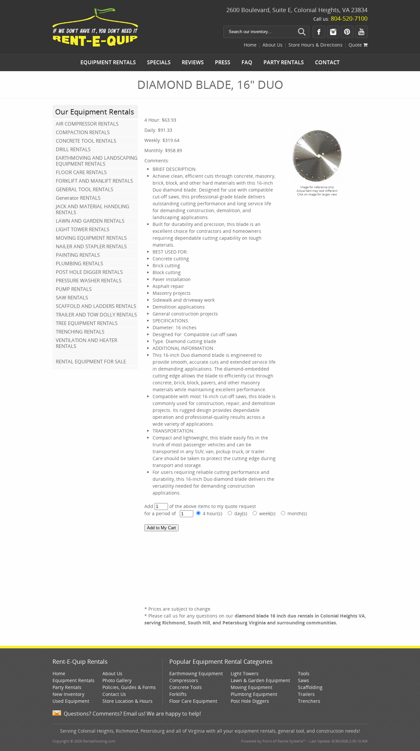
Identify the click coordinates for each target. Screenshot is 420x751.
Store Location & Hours (127, 701)
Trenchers (309, 701)
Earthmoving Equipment (196, 673)
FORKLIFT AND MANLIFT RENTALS (94, 180)
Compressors (183, 680)
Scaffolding (310, 687)
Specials (159, 62)
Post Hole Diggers (250, 701)
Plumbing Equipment (254, 694)
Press (222, 62)
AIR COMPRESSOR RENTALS (87, 123)
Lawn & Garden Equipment (260, 680)
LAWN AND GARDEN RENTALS (90, 220)
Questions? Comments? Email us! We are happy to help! (132, 713)
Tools (303, 673)
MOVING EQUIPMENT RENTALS (91, 237)
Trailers (306, 694)
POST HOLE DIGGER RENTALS (89, 272)
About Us (272, 45)
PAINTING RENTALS (78, 255)
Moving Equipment (251, 687)
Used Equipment (70, 701)
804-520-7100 (349, 18)
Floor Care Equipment (193, 701)
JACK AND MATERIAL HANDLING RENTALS (92, 209)
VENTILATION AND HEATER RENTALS (86, 343)
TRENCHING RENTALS (80, 331)
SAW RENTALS (72, 297)
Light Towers (245, 673)
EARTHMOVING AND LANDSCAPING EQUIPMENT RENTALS (96, 160)
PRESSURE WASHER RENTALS (88, 280)
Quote (355, 45)
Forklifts (178, 694)
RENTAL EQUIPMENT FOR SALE (91, 361)
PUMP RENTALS (74, 289)
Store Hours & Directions (315, 45)
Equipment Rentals (108, 62)
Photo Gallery (117, 680)
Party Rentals (283, 62)
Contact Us (114, 694)
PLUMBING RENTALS (79, 263)
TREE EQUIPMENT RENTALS (86, 323)
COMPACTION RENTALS (83, 132)
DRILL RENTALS (73, 149)
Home (250, 45)
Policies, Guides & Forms (129, 687)
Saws (303, 680)
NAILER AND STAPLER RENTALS (91, 246)
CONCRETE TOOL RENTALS (86, 140)
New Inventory (68, 694)
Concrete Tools (185, 687)
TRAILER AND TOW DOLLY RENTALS (96, 314)
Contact (327, 62)
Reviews (193, 62)
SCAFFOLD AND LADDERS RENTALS (96, 306)
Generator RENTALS (78, 197)
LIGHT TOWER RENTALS (82, 229)
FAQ (247, 62)
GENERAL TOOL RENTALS (84, 189)
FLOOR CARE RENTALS (81, 172)
